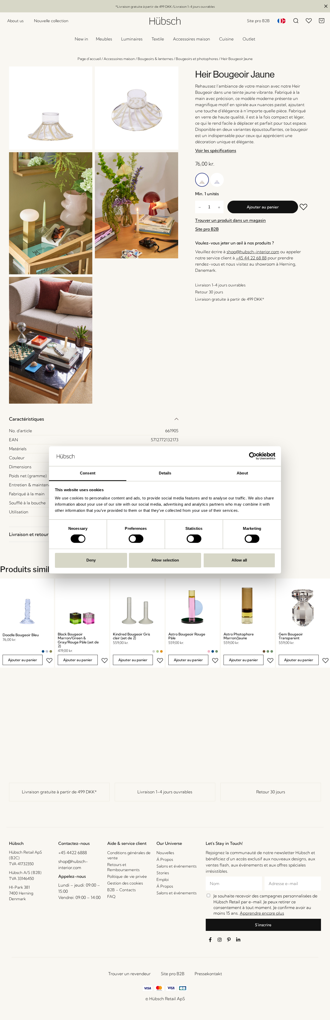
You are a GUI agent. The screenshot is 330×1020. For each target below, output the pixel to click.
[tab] (93, 419)
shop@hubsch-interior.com (253, 251)
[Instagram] (219, 939)
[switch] (136, 539)
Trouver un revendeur (129, 973)
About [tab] (242, 473)
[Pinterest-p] (229, 939)
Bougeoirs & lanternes (155, 59)
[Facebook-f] (210, 939)
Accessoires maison (119, 59)
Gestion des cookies (125, 883)
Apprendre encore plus (262, 913)
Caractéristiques (26, 419)
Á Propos (164, 859)
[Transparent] (47, 651)
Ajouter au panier (263, 207)
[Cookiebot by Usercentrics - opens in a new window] (252, 456)
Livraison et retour (28, 534)
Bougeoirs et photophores (197, 59)
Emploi (162, 879)
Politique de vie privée (127, 876)
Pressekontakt (208, 973)
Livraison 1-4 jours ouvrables (164, 791)
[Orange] (161, 651)
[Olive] (51, 651)
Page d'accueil (89, 59)
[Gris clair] (153, 651)
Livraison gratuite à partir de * (59, 791)
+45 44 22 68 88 (251, 257)
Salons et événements (176, 866)
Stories (162, 872)
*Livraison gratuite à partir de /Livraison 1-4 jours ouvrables (165, 6)
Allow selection (165, 560)
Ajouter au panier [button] (22, 660)
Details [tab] (165, 473)
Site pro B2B (172, 973)
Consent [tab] (87, 473)
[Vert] (216, 651)
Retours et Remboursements (123, 867)
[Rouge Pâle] (209, 651)
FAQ (111, 896)
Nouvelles (165, 852)
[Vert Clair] (157, 651)
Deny (91, 560)
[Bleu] (43, 651)
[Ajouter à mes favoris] (303, 207)
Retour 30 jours (270, 791)
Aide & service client (126, 843)
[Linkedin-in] (238, 939)
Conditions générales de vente (129, 855)
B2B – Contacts (121, 889)
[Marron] (264, 651)
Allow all (239, 560)
